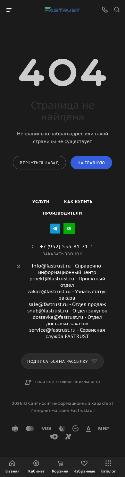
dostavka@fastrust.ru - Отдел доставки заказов (67, 320)
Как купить (78, 201)
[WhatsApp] (69, 228)
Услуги (40, 201)
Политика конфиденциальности (67, 382)
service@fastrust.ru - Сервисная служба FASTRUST (67, 333)
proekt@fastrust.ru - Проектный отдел (67, 282)
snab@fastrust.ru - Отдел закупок (67, 311)
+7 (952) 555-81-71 (64, 246)
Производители (62, 213)
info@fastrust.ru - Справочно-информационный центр (67, 269)
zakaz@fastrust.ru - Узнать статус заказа (67, 294)
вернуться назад (39, 162)
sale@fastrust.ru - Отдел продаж (67, 304)
